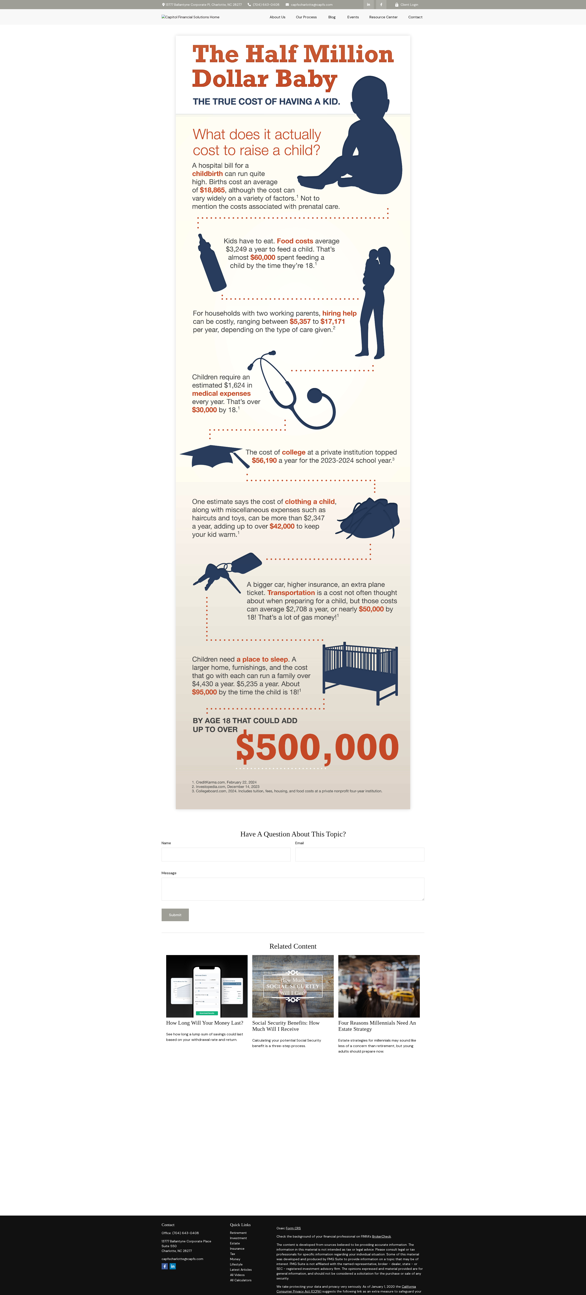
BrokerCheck (381, 1236)
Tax (232, 1254)
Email (299, 843)
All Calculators (241, 1280)
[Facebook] (381, 4)
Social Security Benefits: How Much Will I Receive (286, 1026)
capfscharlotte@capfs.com (312, 5)
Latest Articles (241, 1270)
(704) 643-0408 (266, 5)
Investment (238, 1238)
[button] (277, 17)
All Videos (237, 1275)
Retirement (238, 1233)
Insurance (237, 1248)
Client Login (409, 5)
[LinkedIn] (369, 4)
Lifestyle (236, 1264)
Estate (235, 1243)
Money (235, 1259)
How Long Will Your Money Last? (204, 1023)
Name (166, 843)
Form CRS (293, 1228)
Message (169, 873)
